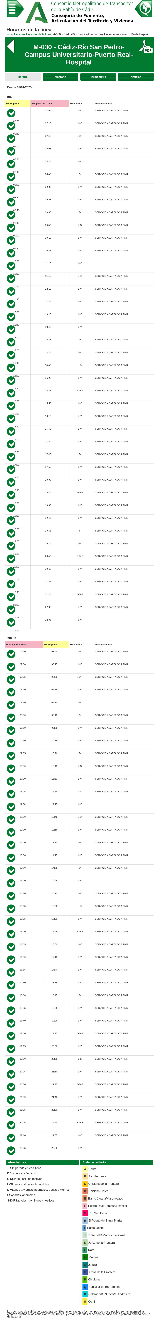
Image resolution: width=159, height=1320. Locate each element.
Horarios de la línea (39, 34)
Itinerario (60, 76)
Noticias (136, 76)
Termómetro (98, 76)
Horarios (19, 34)
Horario (23, 76)
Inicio (9, 34)
